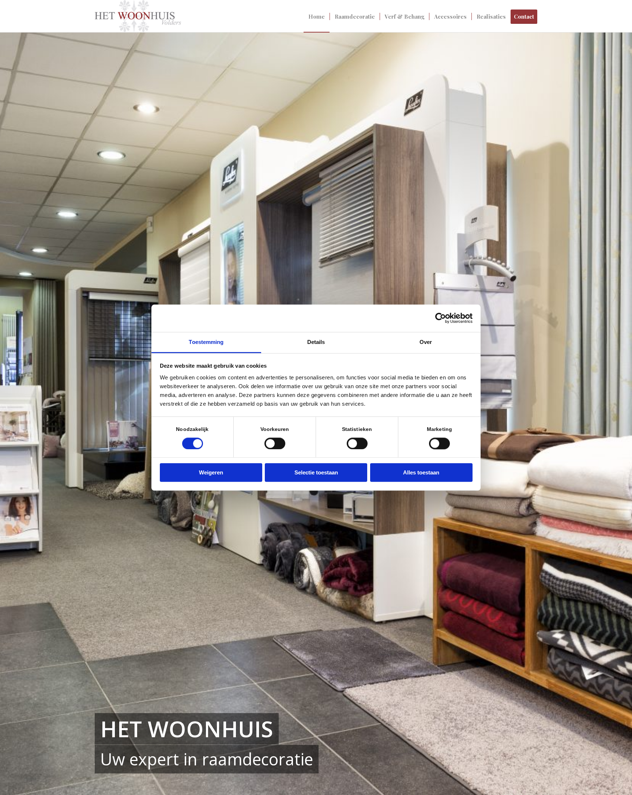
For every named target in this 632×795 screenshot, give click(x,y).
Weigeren (211, 473)
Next (616, 414)
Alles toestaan (421, 473)
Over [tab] (426, 342)
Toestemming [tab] (206, 342)
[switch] (274, 443)
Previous (16, 414)
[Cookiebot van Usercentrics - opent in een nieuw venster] (441, 318)
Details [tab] (316, 342)
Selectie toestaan (316, 473)
